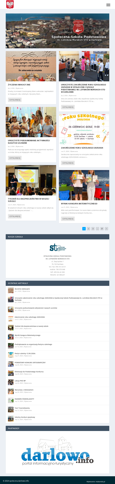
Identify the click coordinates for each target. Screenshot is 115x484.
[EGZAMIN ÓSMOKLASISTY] (11, 400)
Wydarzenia (19, 88)
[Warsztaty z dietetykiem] (11, 391)
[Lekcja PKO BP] (11, 382)
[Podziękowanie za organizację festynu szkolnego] (11, 346)
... (97, 229)
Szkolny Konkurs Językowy (25, 417)
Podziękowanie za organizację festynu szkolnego (33, 344)
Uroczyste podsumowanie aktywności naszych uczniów (36, 308)
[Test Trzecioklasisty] (11, 409)
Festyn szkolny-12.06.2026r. (25, 353)
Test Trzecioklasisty (22, 408)
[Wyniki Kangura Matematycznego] (84, 185)
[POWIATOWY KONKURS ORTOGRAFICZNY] (11, 364)
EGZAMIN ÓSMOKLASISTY (24, 399)
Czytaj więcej (14, 100)
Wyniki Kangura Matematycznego (79, 204)
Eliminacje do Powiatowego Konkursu (29, 372)
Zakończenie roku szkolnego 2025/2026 (82, 148)
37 (102, 229)
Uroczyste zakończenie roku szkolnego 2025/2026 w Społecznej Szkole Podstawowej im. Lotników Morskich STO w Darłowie (58, 299)
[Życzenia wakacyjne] (31, 66)
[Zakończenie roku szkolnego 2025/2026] (84, 129)
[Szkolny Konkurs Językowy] (11, 418)
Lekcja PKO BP (20, 381)
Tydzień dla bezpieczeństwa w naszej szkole (31, 326)
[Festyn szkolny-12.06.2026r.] (11, 355)
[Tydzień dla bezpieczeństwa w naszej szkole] (31, 180)
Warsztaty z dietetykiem (24, 390)
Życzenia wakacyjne (19, 85)
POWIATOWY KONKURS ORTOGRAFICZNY (30, 362)
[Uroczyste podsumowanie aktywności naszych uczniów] (31, 122)
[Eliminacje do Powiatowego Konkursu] (11, 373)
